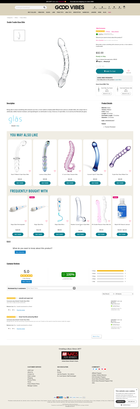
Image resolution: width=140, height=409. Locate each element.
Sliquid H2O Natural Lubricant (122, 224)
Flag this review (21, 310)
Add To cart (110, 71)
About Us (30, 372)
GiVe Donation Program (99, 377)
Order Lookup (31, 376)
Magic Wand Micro (59, 224)
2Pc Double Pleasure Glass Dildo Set (101, 224)
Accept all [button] (120, 401)
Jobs (93, 383)
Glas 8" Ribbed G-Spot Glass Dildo (20, 174)
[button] (126, 405)
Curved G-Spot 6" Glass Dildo (95, 174)
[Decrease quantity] (97, 66)
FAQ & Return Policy (34, 384)
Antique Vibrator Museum (99, 375)
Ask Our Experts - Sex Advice (65, 374)
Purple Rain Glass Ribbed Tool (120, 174)
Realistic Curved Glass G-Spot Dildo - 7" (80, 225)
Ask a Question (100, 40)
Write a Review (115, 31)
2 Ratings (107, 31)
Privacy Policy (32, 380)
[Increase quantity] (103, 66)
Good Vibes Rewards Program (100, 379)
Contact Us (31, 374)
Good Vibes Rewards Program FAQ (102, 381)
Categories (10, 17)
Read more (125, 398)
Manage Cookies (32, 386)
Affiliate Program (96, 373)
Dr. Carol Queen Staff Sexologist (66, 376)
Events (59, 372)
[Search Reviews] (74, 288)
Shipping (30, 378)
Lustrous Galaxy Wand (45, 174)
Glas (17, 126)
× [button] (136, 389)
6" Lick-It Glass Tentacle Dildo (70, 174)
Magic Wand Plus (38, 224)
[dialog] (126, 397)
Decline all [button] (131, 401)
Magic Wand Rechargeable (18, 224)
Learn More (118, 79)
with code (56, 1)
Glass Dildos (23, 17)
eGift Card (30, 370)
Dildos (16, 17)
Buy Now (20, 183)
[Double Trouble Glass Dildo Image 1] (63, 61)
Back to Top (96, 336)
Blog (58, 370)
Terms (29, 382)
